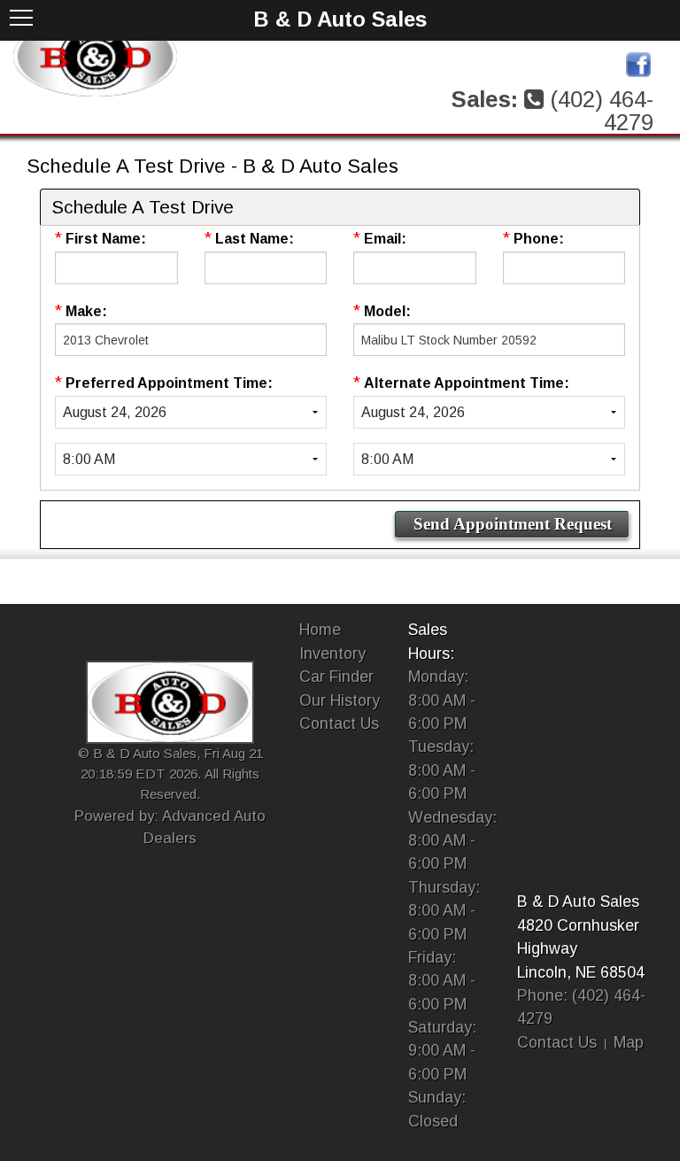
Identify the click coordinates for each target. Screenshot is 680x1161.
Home (320, 630)
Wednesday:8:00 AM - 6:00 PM (452, 841)
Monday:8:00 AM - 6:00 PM (441, 700)
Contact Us (339, 723)
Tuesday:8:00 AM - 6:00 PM (441, 770)
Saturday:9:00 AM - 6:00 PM (442, 1050)
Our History (339, 700)
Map (629, 1042)
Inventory (332, 653)
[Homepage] (95, 55)
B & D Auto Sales (578, 901)
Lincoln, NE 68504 (581, 972)
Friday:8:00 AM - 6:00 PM (441, 980)
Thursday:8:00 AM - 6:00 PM (444, 910)
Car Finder (336, 676)
